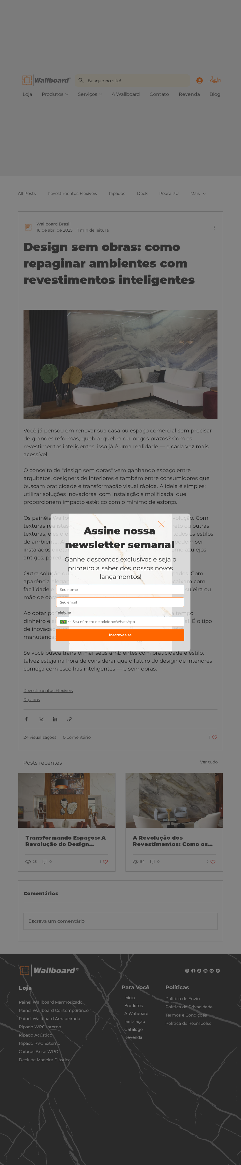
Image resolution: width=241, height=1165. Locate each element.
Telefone (63, 612)
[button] (161, 524)
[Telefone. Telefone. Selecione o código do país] (65, 621)
